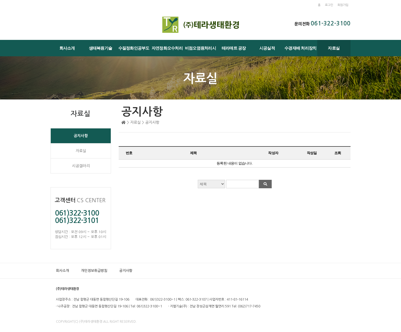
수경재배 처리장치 (300, 48)
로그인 (329, 5)
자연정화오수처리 (167, 48)
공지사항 (81, 136)
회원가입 (342, 5)
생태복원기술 (100, 48)
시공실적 (267, 48)
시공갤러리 (81, 166)
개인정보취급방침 (94, 270)
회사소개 (67, 48)
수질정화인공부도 (133, 48)
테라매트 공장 (234, 48)
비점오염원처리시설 (200, 51)
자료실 (334, 48)
